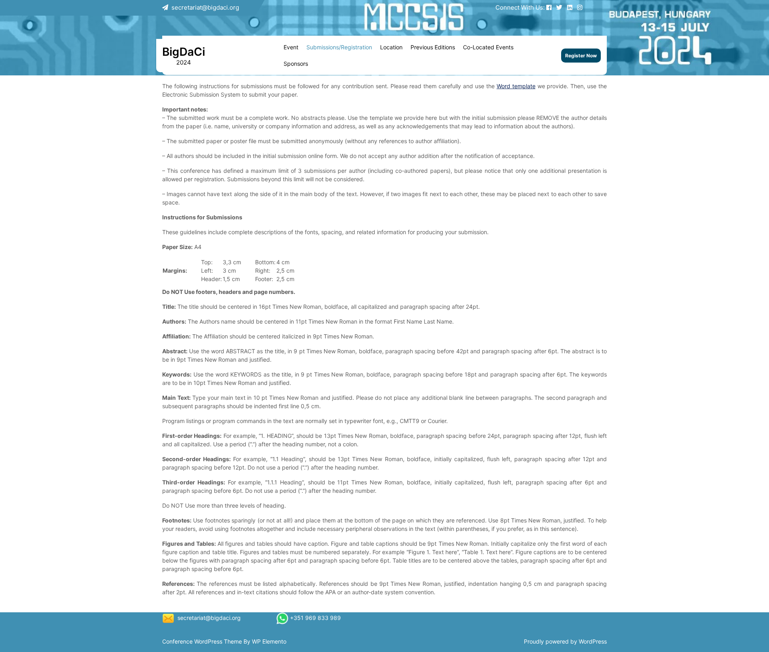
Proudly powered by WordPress (565, 641)
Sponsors (296, 63)
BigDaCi (183, 52)
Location (391, 47)
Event (291, 47)
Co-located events (488, 47)
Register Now (581, 56)
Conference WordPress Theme (203, 641)
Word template (516, 86)
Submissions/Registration (339, 47)
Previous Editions (433, 47)
